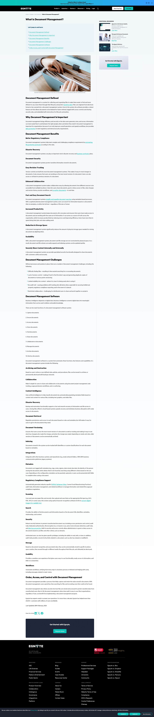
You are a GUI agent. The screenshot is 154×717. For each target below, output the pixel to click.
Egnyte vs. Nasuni (114, 678)
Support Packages (87, 668)
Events (57, 672)
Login (93, 8)
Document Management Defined (39, 32)
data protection (30, 128)
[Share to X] (39, 613)
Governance (33, 695)
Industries (64, 8)
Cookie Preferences (88, 701)
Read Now (114, 40)
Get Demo (128, 8)
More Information (147, 714)
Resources (80, 8)
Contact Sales (59, 698)
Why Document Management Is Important (42, 35)
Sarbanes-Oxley (61, 484)
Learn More (114, 30)
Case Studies (59, 675)
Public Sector (33, 678)
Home (27, 14)
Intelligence (33, 692)
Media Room (59, 692)
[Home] (26, 9)
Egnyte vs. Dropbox (114, 668)
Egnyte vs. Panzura (114, 675)
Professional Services (88, 665)
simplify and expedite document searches (58, 199)
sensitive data (68, 105)
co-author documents (59, 190)
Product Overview (35, 686)
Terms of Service (87, 686)
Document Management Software (39, 45)
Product (56, 8)
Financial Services (35, 672)
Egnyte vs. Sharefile (114, 672)
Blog (56, 665)
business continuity (83, 154)
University (84, 675)
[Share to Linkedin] (35, 613)
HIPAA (54, 484)
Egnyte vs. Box (113, 665)
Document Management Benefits (39, 38)
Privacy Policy (86, 689)
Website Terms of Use (88, 692)
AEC (30, 665)
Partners (72, 8)
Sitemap (84, 704)
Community (85, 678)
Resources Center (61, 678)
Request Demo (59, 631)
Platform (32, 701)
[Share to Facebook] (42, 613)
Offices (57, 695)
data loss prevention (34, 528)
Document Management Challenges (40, 41)
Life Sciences (38, 14)
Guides (31, 14)
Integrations (33, 698)
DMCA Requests (86, 698)
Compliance (85, 695)
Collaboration (33, 689)
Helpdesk (84, 672)
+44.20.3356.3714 (36, 653)
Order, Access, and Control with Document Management (46, 48)
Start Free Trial (118, 8)
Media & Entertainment (37, 675)
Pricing (88, 8)
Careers (57, 689)
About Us (58, 686)
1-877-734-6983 (34, 651)
